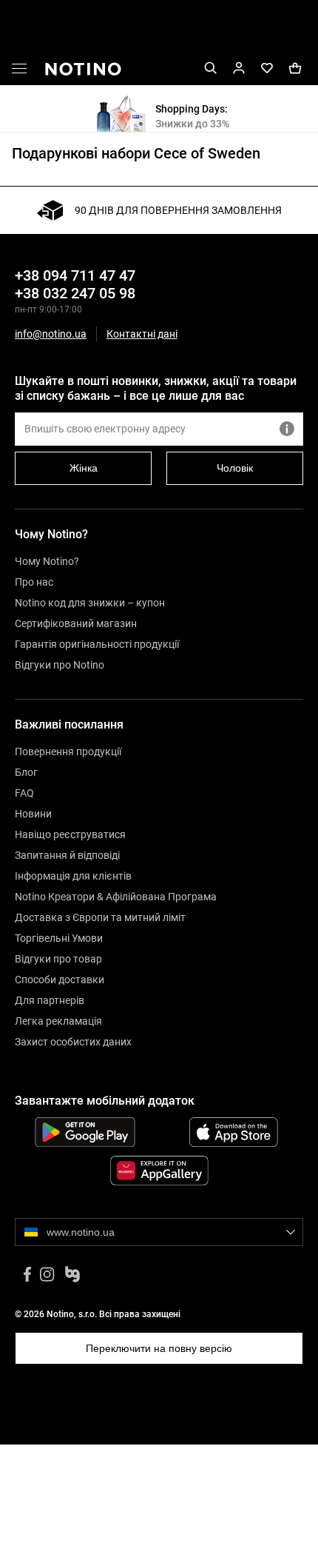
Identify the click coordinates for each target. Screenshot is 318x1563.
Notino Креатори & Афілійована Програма (116, 897)
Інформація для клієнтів (73, 876)
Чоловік (235, 468)
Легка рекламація (58, 1021)
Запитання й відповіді (67, 855)
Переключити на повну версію (159, 1348)
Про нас (34, 582)
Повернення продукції (68, 751)
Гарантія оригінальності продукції (97, 644)
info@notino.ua (51, 334)
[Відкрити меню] (19, 71)
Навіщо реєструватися (70, 834)
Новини (33, 814)
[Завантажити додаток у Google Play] (85, 1132)
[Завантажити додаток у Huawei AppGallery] (159, 1170)
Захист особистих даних (73, 1042)
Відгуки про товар (58, 959)
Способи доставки (59, 979)
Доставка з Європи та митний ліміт (100, 917)
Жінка (84, 468)
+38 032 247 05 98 (75, 293)
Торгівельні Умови (59, 938)
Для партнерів (49, 1000)
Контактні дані (141, 334)
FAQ (24, 793)
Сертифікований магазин (76, 623)
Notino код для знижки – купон (90, 603)
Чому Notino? (47, 561)
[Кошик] (295, 68)
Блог (26, 772)
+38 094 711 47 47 (75, 275)
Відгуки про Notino (59, 665)
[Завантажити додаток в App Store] (233, 1132)
